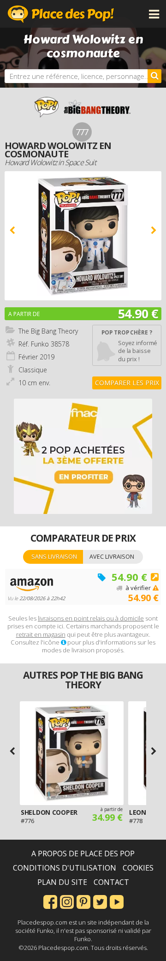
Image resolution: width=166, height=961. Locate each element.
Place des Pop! (61, 14)
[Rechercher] (154, 76)
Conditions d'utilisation (64, 868)
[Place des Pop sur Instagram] (67, 901)
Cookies (138, 868)
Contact (111, 882)
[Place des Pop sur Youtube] (117, 901)
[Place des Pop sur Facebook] (50, 901)
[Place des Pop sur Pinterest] (83, 901)
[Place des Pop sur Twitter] (100, 901)
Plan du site (62, 882)
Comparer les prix (127, 382)
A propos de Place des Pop (83, 853)
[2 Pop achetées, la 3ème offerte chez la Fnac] (83, 456)
